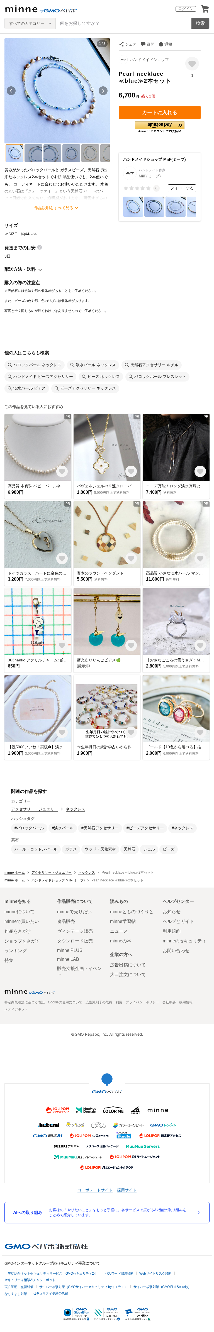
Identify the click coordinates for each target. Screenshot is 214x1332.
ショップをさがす (22, 940)
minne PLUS (69, 950)
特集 (8, 960)
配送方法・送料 (20, 269)
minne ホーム (14, 872)
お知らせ (172, 911)
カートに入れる (159, 112)
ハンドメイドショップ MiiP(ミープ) (153, 59)
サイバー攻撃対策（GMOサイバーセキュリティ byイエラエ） (83, 1287)
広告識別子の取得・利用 (104, 1002)
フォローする (182, 188)
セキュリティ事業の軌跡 (50, 1293)
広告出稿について (128, 964)
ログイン (186, 8)
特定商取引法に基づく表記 (24, 1002)
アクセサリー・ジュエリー (34, 809)
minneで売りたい (74, 911)
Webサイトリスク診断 (155, 1273)
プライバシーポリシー (142, 1002)
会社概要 (169, 1002)
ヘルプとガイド (178, 921)
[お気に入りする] (192, 63)
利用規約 (172, 931)
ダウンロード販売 (75, 940)
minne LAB (68, 959)
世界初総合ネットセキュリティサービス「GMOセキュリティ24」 (51, 1273)
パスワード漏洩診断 (119, 1273)
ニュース (119, 931)
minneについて (19, 911)
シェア (131, 44)
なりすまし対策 (15, 1294)
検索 (200, 23)
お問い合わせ (176, 950)
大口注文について (128, 974)
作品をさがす (17, 931)
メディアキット (16, 1009)
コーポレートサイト (95, 1189)
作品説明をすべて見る (53, 208)
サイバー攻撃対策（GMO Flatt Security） (162, 1287)
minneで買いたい (21, 921)
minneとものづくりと (132, 911)
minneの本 (120, 940)
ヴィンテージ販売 (75, 931)
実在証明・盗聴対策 (18, 1287)
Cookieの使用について (65, 1002)
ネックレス (75, 809)
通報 (168, 44)
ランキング (15, 950)
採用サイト (127, 1189)
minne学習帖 (123, 921)
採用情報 (186, 1002)
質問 (150, 44)
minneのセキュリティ (184, 940)
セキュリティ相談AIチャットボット (29, 1280)
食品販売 (66, 921)
